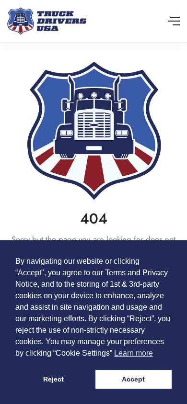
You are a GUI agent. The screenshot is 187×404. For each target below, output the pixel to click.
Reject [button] (53, 379)
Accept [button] (133, 379)
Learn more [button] (133, 353)
